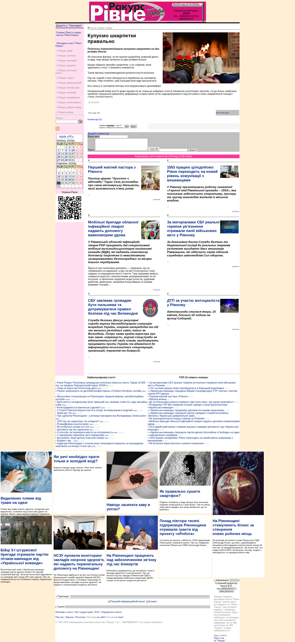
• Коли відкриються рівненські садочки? (77, 407)
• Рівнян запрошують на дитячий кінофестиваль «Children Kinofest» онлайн (98, 391)
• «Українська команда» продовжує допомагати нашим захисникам (186, 410)
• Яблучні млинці (157, 399)
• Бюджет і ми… (64, 440)
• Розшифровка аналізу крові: (72, 424)
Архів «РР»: (66, 136)
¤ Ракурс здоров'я (66, 65)
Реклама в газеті (64, 612)
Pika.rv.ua (219, 638)
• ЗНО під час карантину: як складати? (77, 421)
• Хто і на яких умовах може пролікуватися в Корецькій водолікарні (186, 388)
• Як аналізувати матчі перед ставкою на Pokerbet (176, 418)
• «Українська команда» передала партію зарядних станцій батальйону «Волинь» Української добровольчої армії (188, 414)
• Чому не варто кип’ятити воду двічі (76, 388)
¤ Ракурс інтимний (66, 92)
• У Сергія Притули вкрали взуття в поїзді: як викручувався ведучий (93, 410)
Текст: (91, 150)
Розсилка (80, 617)
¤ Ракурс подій (64, 50)
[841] (91, 424)
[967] (91, 430)
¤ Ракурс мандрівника (68, 97)
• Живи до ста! (63, 413)
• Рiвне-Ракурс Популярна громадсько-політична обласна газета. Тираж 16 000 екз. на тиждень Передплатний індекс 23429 (100, 384)
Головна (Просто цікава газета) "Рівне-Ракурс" (68, 33)
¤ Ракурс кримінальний (69, 82)
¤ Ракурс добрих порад (69, 107)
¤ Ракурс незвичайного (69, 102)
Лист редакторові (84, 612)
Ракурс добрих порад (100, 28)
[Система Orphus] (118, 127)
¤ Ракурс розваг (65, 112)
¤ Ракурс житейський (68, 87)
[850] (92, 427)
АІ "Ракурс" (220, 640)
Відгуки (69, 617)
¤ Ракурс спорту (65, 78)
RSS (97, 612)
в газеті (120, 617)
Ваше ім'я (93, 136)
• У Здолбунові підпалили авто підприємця (79, 435)
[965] (144, 391)
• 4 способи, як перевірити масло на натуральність (84, 432)
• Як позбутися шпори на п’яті (72, 426)
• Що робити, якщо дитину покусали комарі (79, 438)
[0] (107, 386)
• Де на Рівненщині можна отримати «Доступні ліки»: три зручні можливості (191, 402)
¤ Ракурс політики (66, 55)
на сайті (101, 617)
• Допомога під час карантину (72, 429)
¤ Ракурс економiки (67, 60)
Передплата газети (111, 612)
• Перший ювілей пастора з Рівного (168, 396)
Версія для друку (222, 113)
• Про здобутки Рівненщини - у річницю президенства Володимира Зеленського (100, 415)
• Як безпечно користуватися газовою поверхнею (176, 443)
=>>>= (156, 199)
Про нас (59, 617)
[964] (99, 388)
